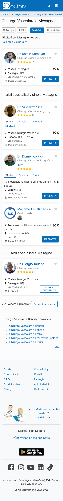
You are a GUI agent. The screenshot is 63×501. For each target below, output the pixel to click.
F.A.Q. (7, 379)
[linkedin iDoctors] (40, 467)
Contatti (38, 374)
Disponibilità (53, 30)
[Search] (49, 5)
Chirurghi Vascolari (21, 14)
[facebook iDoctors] (11, 467)
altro (20, 164)
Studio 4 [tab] (10, 125)
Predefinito (37, 30)
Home (5, 14)
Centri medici (41, 389)
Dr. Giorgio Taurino (30, 264)
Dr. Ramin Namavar (31, 54)
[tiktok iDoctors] (50, 467)
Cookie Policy (41, 369)
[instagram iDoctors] (21, 467)
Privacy (8, 389)
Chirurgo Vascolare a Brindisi (48, 14)
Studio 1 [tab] (9, 121)
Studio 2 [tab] (23, 121)
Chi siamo (9, 369)
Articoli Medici (41, 384)
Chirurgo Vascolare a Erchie (26, 334)
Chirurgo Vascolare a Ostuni (26, 342)
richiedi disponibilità (49, 289)
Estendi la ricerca (44, 304)
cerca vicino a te (16, 41)
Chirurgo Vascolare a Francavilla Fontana (33, 338)
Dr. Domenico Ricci (31, 156)
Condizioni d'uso (12, 384)
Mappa (10, 30)
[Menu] (56, 5)
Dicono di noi (10, 374)
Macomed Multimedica (34, 209)
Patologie (39, 379)
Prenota (50, 79)
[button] (25, 62)
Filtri (23, 30)
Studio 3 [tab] (37, 121)
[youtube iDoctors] (31, 467)
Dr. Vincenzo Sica (29, 107)
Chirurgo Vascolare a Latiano (26, 330)
